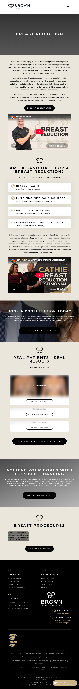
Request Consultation (39, 108)
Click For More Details (39, 401)
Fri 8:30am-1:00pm (62, 623)
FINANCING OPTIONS (39, 495)
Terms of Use (53, 667)
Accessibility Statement (35, 667)
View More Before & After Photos (39, 441)
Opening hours (63, 617)
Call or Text (64, 610)
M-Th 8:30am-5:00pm (63, 620)
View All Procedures (39, 549)
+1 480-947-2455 (63, 613)
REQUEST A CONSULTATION (39, 330)
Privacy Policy (17, 667)
